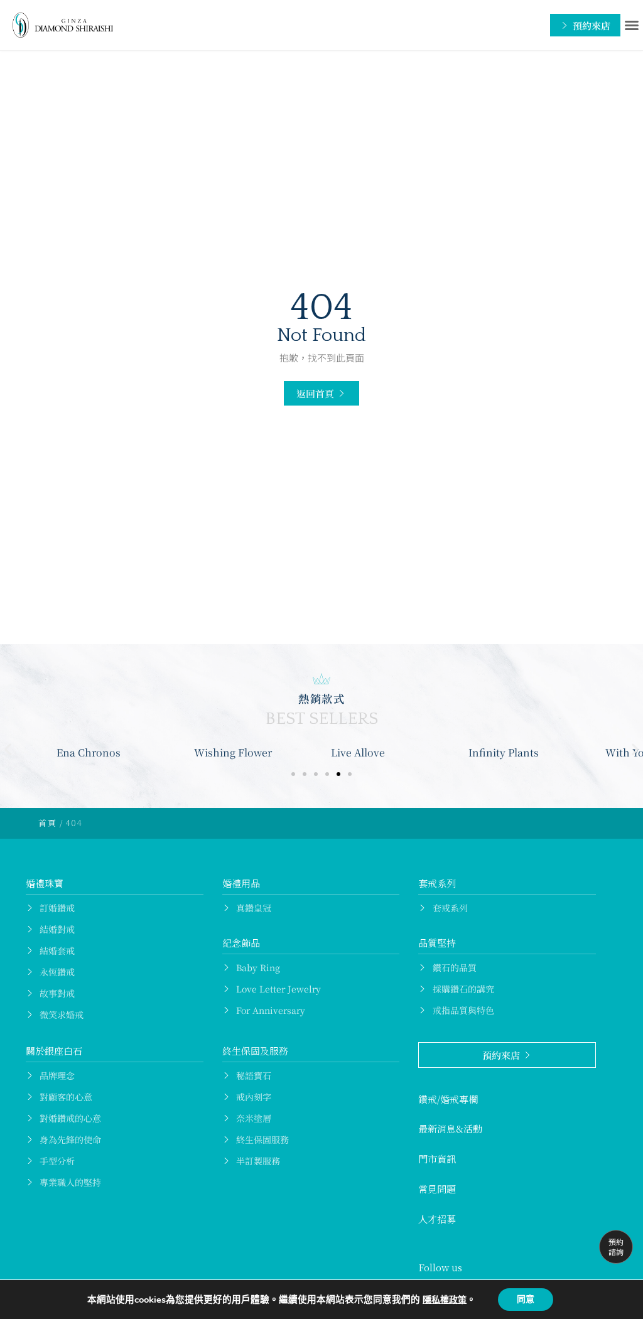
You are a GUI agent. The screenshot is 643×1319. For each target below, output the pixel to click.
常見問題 (437, 1188)
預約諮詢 (616, 1246)
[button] (631, 25)
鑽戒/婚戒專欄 (448, 1099)
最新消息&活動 (450, 1128)
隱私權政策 (445, 1300)
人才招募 (437, 1218)
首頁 (47, 823)
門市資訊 (437, 1158)
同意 (525, 1299)
